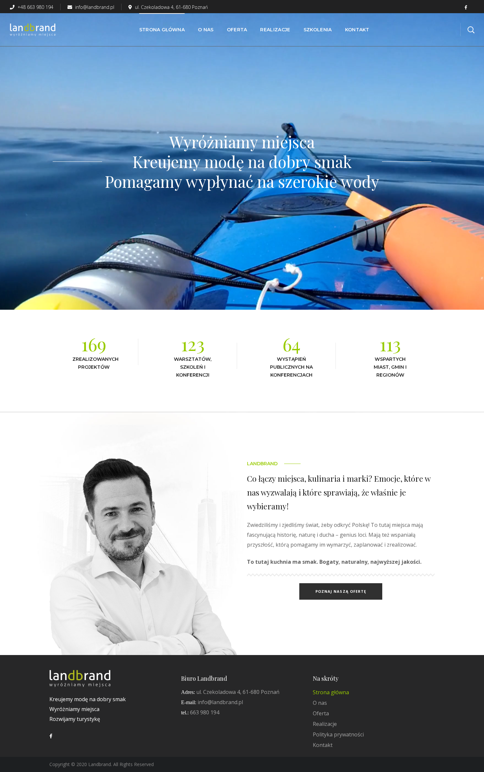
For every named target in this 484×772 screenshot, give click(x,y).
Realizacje (325, 724)
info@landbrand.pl (94, 7)
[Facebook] (50, 736)
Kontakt (323, 745)
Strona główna (331, 692)
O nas (320, 702)
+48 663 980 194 (34, 7)
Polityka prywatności (338, 734)
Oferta (321, 713)
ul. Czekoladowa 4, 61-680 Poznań (171, 7)
